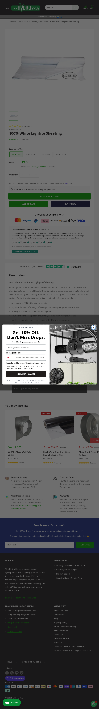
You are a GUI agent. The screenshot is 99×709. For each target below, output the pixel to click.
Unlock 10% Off (25, 374)
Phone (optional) (13, 352)
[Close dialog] (93, 327)
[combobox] (10, 357)
